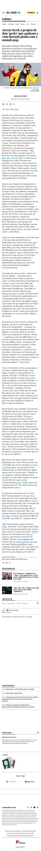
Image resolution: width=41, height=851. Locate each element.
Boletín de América (9, 737)
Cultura (6, 19)
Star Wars (25, 603)
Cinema (4, 24)
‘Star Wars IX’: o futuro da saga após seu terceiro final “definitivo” (26, 589)
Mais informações (6, 612)
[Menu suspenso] (3, 12)
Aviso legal (24, 831)
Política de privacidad (12, 833)
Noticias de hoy (30, 835)
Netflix (5, 416)
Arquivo (5, 755)
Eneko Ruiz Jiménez (18, 594)
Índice (24, 835)
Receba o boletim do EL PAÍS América (16, 559)
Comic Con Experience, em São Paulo (19, 466)
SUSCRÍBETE (31, 12)
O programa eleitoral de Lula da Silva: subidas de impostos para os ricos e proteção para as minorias (20, 699)
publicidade (31, 368)
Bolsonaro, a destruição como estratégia (20, 689)
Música (23, 24)
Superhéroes (11, 603)
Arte (27, 24)
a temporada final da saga (25, 542)
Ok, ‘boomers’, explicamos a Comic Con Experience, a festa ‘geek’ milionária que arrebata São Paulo (25, 576)
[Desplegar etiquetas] (37, 603)
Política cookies (31, 831)
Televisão (33, 24)
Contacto (7, 831)
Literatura (11, 24)
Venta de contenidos (15, 831)
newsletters (6, 732)
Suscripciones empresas (13, 835)
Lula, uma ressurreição (14, 693)
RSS (21, 835)
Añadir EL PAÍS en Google (12, 109)
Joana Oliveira (20, 96)
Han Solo (6, 158)
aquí (30, 617)
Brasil (3, 603)
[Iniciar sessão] (37, 12)
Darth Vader (18, 158)
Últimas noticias (8, 685)
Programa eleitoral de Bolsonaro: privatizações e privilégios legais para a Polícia (18, 706)
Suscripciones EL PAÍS (28, 833)
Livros (17, 24)
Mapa (20, 833)
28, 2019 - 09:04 (23, 99)
